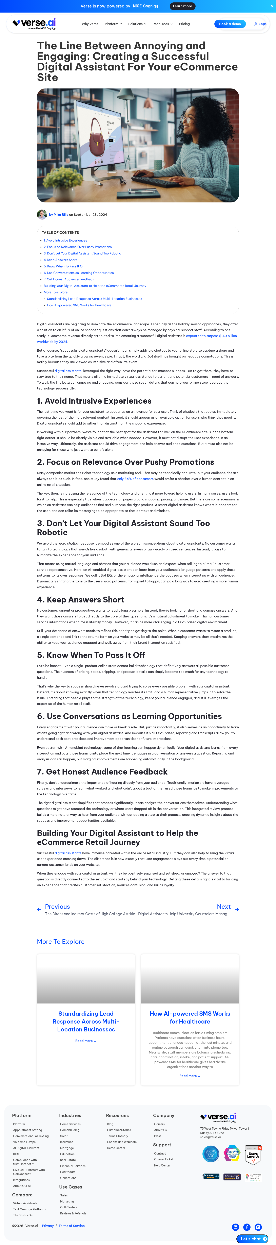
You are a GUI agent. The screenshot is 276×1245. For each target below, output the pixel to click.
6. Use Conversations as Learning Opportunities (79, 273)
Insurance (66, 1142)
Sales (64, 1195)
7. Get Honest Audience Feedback (69, 279)
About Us (160, 1130)
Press (157, 1136)
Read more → (86, 1041)
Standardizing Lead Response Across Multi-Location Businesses (94, 299)
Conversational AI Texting (31, 1136)
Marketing (67, 1201)
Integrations (21, 1180)
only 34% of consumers (135, 479)
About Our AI (22, 1186)
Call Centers (68, 1207)
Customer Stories (119, 1130)
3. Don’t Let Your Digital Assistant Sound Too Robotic (82, 253)
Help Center (162, 1165)
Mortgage (67, 1148)
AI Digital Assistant (26, 1148)
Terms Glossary (117, 1136)
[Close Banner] (272, 6)
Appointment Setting (27, 1130)
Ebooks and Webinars (122, 1142)
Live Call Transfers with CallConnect (29, 1172)
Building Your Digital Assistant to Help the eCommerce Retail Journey (95, 286)
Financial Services (72, 1166)
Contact (160, 1153)
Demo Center (116, 1148)
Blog (110, 1124)
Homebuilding (69, 1130)
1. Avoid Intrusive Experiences (65, 240)
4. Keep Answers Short (60, 260)
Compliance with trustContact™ (25, 1162)
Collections (68, 1178)
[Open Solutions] (145, 23)
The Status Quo (23, 1215)
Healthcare (67, 1172)
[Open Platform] (121, 23)
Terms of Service (72, 1226)
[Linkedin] (235, 1227)
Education (67, 1154)
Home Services (70, 1124)
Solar (63, 1136)
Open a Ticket (163, 1159)
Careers (159, 1124)
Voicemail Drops (24, 1142)
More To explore (55, 292)
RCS (16, 1154)
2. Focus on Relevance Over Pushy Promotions (78, 247)
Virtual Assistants (25, 1203)
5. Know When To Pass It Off (64, 266)
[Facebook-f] (247, 1227)
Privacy (48, 1226)
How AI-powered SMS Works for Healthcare (79, 305)
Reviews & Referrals (73, 1213)
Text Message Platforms (29, 1209)
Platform (19, 1124)
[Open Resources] (172, 23)
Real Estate (68, 1160)
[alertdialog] (138, 6)
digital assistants (68, 371)
